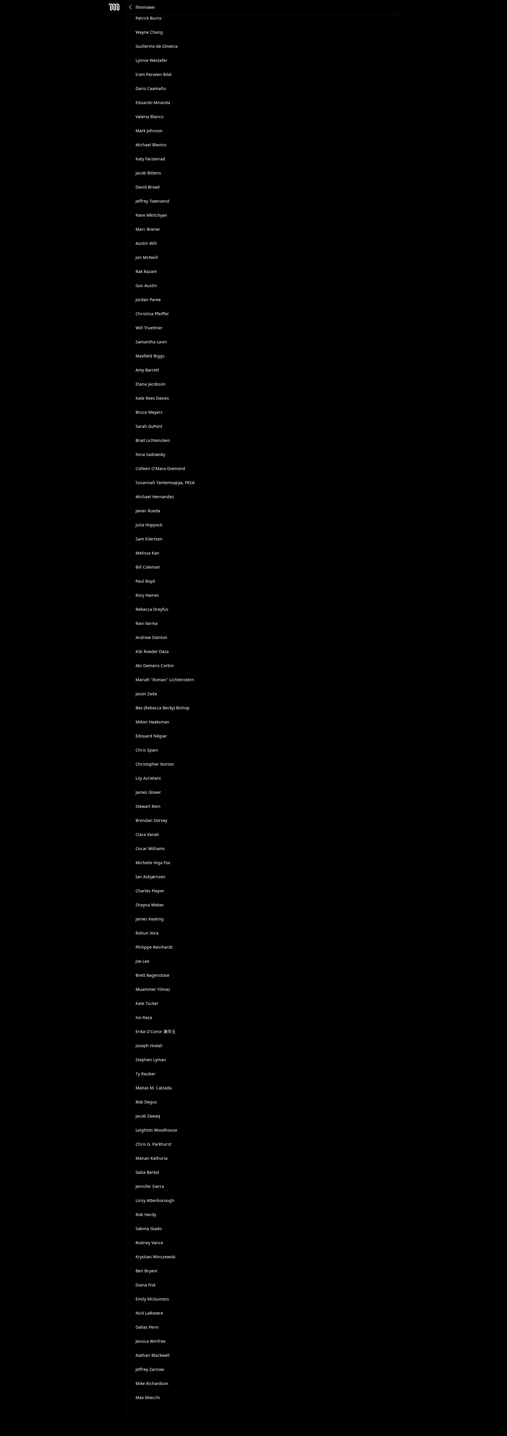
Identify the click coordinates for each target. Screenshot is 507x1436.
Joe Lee (142, 961)
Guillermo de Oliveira (157, 46)
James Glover (148, 792)
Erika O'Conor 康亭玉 (156, 1031)
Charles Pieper (150, 891)
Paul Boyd (145, 581)
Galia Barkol (147, 1172)
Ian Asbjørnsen (150, 876)
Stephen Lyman (151, 1059)
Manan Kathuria (152, 1158)
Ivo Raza (144, 1017)
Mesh (114, 7)
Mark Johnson (149, 130)
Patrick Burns (149, 18)
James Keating (150, 919)
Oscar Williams (150, 848)
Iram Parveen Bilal (154, 74)
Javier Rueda (148, 510)
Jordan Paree (148, 299)
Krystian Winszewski (155, 1256)
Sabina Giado (149, 1228)
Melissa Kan (147, 553)
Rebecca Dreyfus (152, 609)
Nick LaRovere (149, 1313)
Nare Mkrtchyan (151, 215)
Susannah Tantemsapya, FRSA (165, 482)
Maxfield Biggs (150, 356)
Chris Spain (147, 750)
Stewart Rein (148, 806)
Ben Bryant (146, 1271)
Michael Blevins (151, 145)
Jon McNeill (147, 257)
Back (131, 7)
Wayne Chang (149, 32)
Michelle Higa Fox (153, 862)
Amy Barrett (147, 370)
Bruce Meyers (149, 412)
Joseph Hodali (149, 1045)
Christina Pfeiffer (152, 313)
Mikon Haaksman (152, 722)
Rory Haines (147, 595)
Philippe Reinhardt (154, 947)
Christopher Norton (155, 764)
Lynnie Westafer (151, 60)
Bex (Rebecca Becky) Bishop (163, 708)
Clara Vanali (147, 834)
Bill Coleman (148, 567)
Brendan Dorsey (151, 820)
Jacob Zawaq (148, 1116)
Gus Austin (146, 285)
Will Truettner (149, 327)
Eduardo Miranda (153, 102)
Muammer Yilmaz (153, 989)
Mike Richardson (152, 1383)
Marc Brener (148, 229)
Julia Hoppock (149, 525)
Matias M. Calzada (154, 1088)
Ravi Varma (147, 623)
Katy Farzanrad (150, 159)
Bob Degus (146, 1102)
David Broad (148, 187)
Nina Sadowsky (150, 454)
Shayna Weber (150, 905)
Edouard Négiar (151, 736)
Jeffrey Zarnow (150, 1369)
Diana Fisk (146, 1285)
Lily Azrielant (148, 778)
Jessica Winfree (150, 1341)
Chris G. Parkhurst (153, 1144)
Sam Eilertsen (149, 539)
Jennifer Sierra (150, 1186)
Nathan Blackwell (153, 1355)
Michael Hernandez (155, 496)
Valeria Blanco (149, 116)
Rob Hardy (146, 1214)
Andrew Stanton (151, 637)
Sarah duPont (149, 426)
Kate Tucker (147, 1003)
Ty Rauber (146, 1073)
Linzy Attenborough (155, 1200)
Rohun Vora (147, 933)
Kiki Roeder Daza (152, 651)
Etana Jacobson (150, 384)
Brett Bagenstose (152, 975)
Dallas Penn (147, 1327)
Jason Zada (146, 693)
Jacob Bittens (148, 173)
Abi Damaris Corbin (155, 665)
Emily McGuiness (152, 1299)
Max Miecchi (148, 1397)
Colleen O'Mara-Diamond (160, 468)
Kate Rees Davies (152, 398)
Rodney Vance (149, 1242)
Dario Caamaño (151, 88)
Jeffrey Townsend (152, 201)
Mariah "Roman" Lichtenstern (165, 679)
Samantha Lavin (151, 342)
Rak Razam (146, 271)
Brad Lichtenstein (153, 440)
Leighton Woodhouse (156, 1130)
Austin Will (146, 243)
